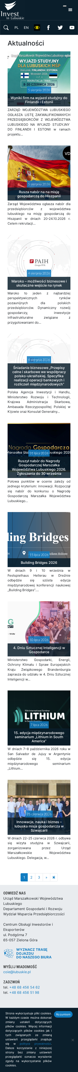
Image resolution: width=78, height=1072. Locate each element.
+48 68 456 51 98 (24, 992)
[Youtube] (72, 27)
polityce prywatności (35, 1043)
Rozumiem (63, 1014)
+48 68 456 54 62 (24, 987)
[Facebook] (48, 27)
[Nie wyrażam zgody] (72, 1040)
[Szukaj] (6, 27)
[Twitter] (60, 27)
